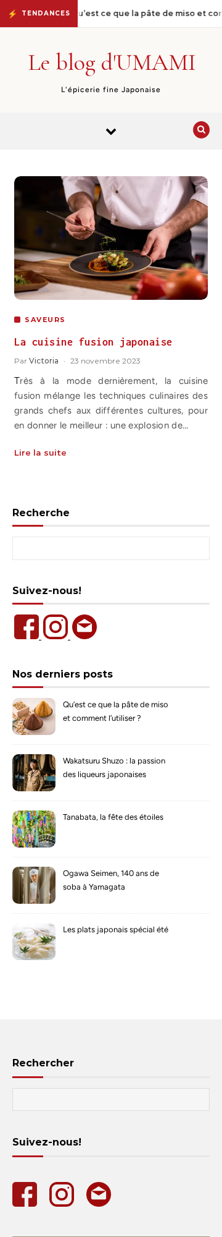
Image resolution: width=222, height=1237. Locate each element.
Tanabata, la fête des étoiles (113, 817)
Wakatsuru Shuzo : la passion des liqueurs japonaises (114, 767)
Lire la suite (40, 452)
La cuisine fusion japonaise (93, 341)
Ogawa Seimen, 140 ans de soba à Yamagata (111, 880)
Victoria (44, 360)
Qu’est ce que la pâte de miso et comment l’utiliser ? (115, 711)
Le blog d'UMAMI (112, 62)
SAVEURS (45, 319)
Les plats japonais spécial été (115, 929)
